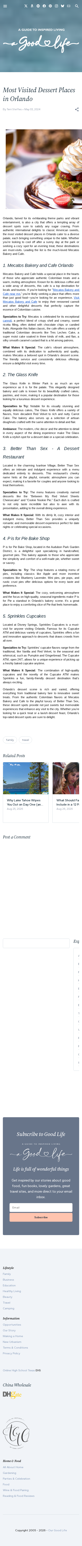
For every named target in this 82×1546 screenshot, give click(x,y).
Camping (8, 1308)
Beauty (7, 1297)
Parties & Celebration (16, 1478)
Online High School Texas (19, 1370)
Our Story (9, 1330)
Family (7, 1274)
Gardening (9, 1473)
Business (8, 1279)
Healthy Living (12, 1291)
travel (25, 740)
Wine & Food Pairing (16, 1490)
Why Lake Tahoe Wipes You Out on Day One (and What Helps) (25, 802)
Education (9, 1285)
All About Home (13, 1467)
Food (6, 1484)
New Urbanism (12, 1342)
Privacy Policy (11, 1353)
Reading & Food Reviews (19, 1496)
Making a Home (13, 1336)
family (10, 740)
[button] (77, 109)
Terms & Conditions (15, 1347)
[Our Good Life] (41, 40)
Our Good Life (57, 1530)
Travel (6, 1302)
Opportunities (12, 1324)
